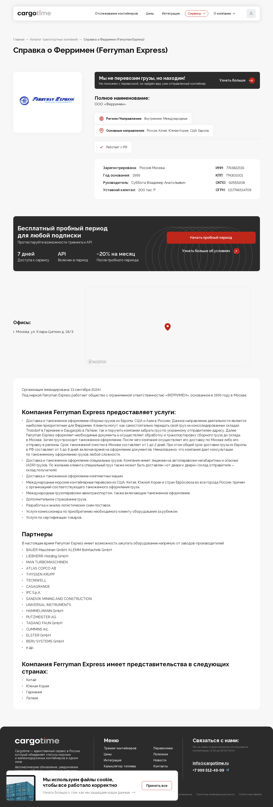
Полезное (161, 754)
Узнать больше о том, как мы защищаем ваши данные (86, 792)
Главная (18, 39)
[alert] (92, 786)
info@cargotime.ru (211, 763)
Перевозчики (163, 748)
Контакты (161, 766)
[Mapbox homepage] (97, 361)
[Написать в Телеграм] (227, 770)
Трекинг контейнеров (120, 748)
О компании (222, 13)
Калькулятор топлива (120, 766)
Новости (160, 760)
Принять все (156, 786)
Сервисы (194, 13)
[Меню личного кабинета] (251, 13)
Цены (150, 13)
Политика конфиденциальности (215, 794)
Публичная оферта (250, 794)
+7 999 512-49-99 (208, 770)
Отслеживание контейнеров (116, 13)
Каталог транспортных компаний (54, 39)
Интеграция (171, 13)
